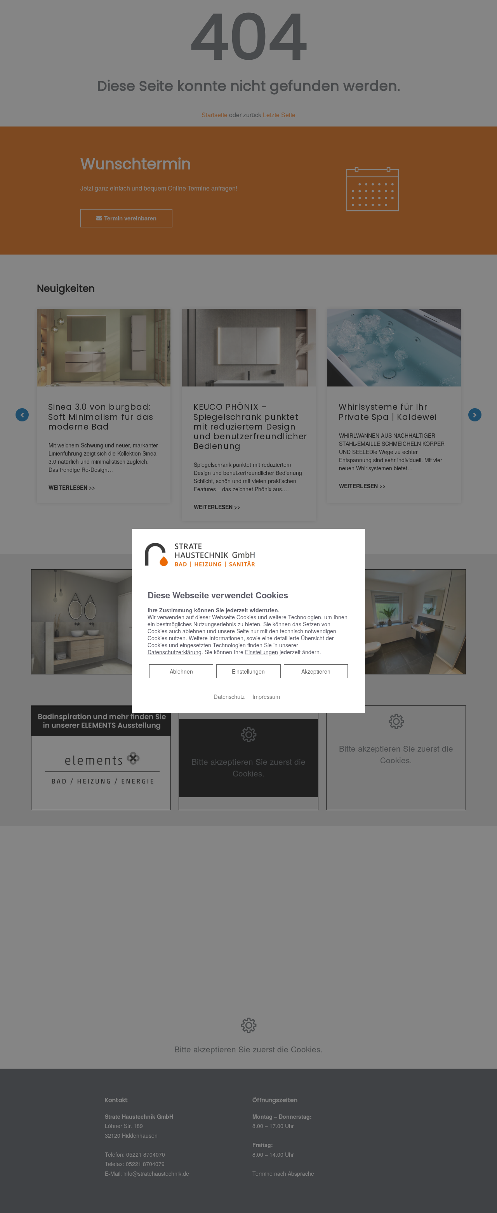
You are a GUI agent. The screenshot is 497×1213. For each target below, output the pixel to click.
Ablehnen (181, 671)
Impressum (266, 696)
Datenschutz (229, 696)
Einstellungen (248, 671)
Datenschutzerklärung (175, 652)
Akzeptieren (315, 671)
